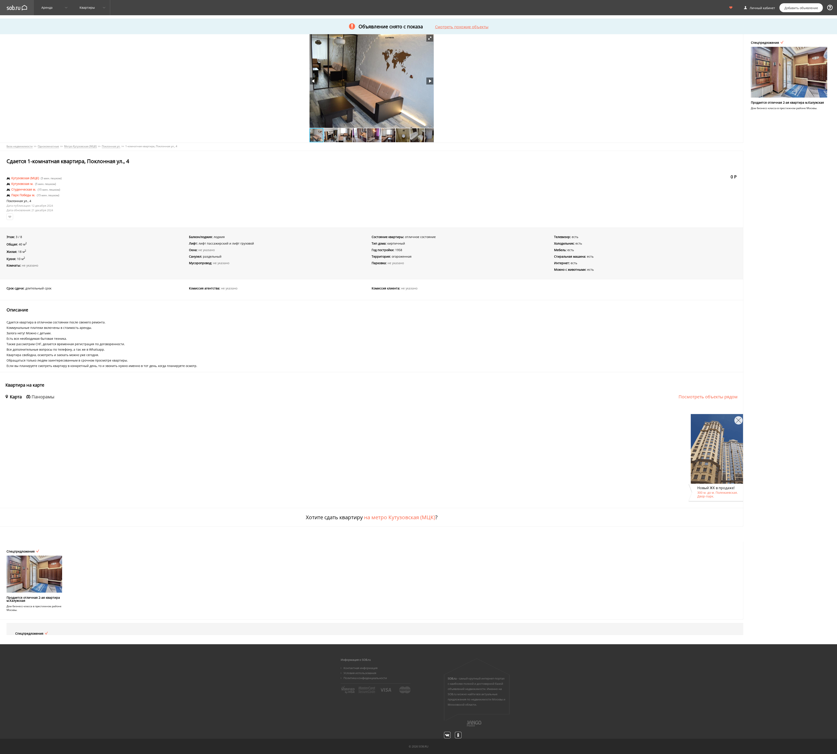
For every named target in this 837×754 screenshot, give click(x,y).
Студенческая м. (23, 189)
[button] (429, 38)
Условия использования (360, 673)
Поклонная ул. (17, 201)
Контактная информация (361, 668)
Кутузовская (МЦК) (25, 178)
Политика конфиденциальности (365, 678)
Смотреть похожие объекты (461, 27)
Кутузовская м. (22, 184)
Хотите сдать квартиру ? (371, 517)
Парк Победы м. (23, 195)
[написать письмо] (465, 725)
